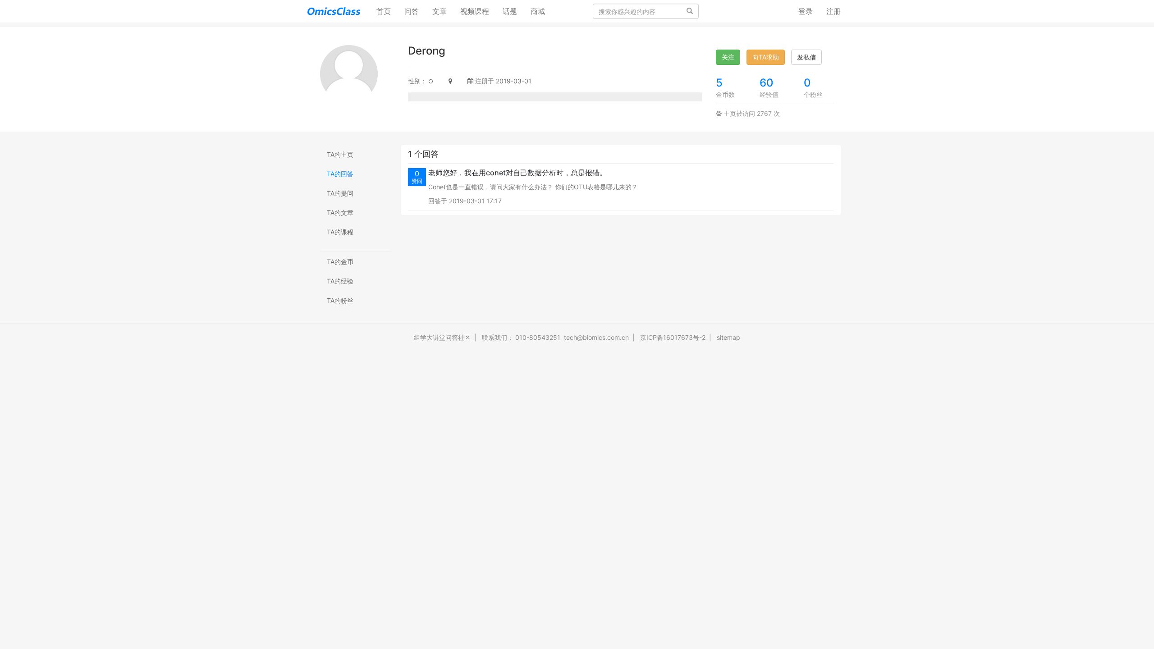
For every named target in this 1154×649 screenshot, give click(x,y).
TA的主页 (340, 154)
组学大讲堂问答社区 (442, 337)
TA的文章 (340, 212)
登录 (805, 11)
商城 (538, 11)
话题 (510, 11)
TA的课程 (340, 232)
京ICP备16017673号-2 (672, 337)
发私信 (806, 57)
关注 (728, 57)
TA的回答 (340, 174)
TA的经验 (340, 281)
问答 (411, 11)
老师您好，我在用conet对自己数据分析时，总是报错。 (517, 172)
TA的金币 (340, 261)
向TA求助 (765, 57)
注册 (833, 11)
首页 (387, 11)
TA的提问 (340, 193)
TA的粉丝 (340, 300)
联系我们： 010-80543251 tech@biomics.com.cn (555, 337)
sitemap (728, 337)
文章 (439, 11)
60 (767, 82)
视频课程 (474, 11)
